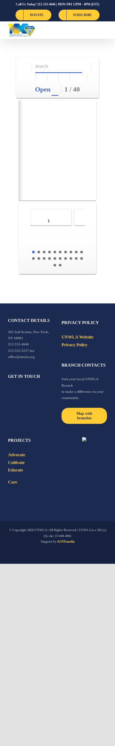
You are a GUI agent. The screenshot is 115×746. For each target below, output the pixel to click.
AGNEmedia (66, 541)
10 (81, 252)
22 (60, 265)
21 (54, 265)
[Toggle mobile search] (95, 30)
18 (71, 258)
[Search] (85, 66)
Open (43, 89)
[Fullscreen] (53, 77)
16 (60, 258)
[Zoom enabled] (64, 77)
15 (54, 258)
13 (44, 258)
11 (33, 258)
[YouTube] (16, 391)
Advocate (16, 454)
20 (81, 258)
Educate (15, 470)
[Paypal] (24, 391)
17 (65, 258)
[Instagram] (31, 391)
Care (12, 482)
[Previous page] (75, 77)
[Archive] (26, 66)
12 (38, 258)
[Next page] (81, 77)
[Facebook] (9, 391)
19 (76, 258)
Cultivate (16, 462)
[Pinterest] (38, 391)
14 (49, 258)
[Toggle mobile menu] (105, 30)
